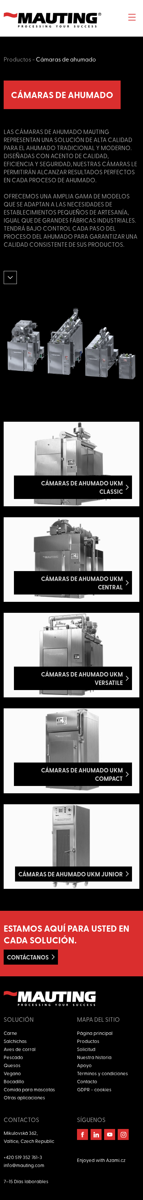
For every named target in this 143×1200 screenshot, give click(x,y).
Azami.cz (115, 1160)
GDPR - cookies (94, 1089)
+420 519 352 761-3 (23, 1157)
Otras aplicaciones (24, 1097)
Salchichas (15, 1041)
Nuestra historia (94, 1057)
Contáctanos (28, 957)
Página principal (95, 1033)
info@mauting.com (24, 1165)
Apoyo (84, 1065)
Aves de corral (20, 1049)
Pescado (13, 1057)
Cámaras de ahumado (66, 59)
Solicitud (86, 1049)
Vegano (12, 1073)
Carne (10, 1033)
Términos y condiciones (102, 1073)
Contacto (87, 1081)
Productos (17, 59)
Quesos (12, 1065)
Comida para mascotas (29, 1089)
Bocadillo (14, 1081)
